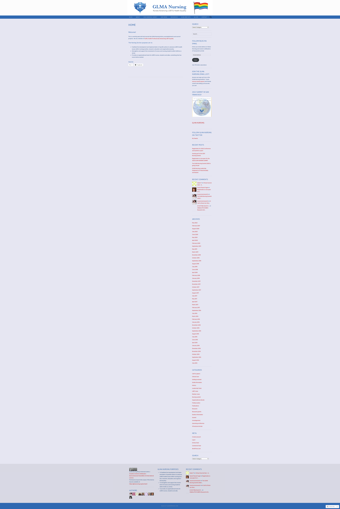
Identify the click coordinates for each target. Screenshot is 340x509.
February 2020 (196, 243)
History (194, 385)
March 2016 (195, 316)
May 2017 (194, 298)
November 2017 (196, 284)
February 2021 (196, 225)
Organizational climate (198, 400)
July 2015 (194, 336)
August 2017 (195, 293)
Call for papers (196, 373)
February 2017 (196, 307)
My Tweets (195, 138)
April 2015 (194, 342)
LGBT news (195, 391)
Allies (196, 17)
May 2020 (194, 237)
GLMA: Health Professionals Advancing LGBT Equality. (159, 38)
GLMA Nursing (198, 123)
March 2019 (195, 252)
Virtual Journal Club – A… (202, 473)
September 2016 (196, 310)
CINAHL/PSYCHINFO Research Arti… (199, 492)
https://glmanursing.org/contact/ (138, 484)
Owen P (199, 182)
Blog (130, 17)
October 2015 (195, 328)
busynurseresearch (202, 194)
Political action (196, 403)
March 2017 (195, 304)
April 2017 (194, 301)
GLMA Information (197, 382)
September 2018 (196, 260)
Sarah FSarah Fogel (202, 187)
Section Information (197, 414)
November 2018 (196, 255)
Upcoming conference (198, 423)
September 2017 (196, 290)
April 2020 (195, 240)
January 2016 (196, 322)
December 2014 (196, 348)
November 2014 (196, 351)
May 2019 (194, 249)
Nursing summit (196, 397)
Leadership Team (197, 388)
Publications (195, 405)
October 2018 (195, 257)
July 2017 (194, 295)
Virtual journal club (197, 426)
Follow (195, 60)
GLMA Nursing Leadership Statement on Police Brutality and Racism (200, 170)
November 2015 (196, 325)
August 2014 (195, 360)
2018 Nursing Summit (150, 17)
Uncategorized (196, 420)
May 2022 (194, 222)
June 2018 (195, 269)
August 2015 (195, 333)
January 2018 (196, 278)
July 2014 (194, 363)
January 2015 (196, 345)
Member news (196, 394)
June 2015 (195, 339)
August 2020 (195, 228)
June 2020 (195, 234)
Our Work (164, 17)
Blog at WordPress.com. (170, 506)
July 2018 (194, 266)
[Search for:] (210, 17)
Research (194, 408)
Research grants (196, 411)
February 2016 (196, 319)
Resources (174, 17)
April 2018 (195, 272)
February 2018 (196, 275)
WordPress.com (196, 448)
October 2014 (195, 354)
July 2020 (195, 231)
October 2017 (195, 287)
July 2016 (194, 313)
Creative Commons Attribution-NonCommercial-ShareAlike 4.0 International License (141, 475)
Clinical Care (195, 376)
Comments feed (196, 445)
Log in (193, 439)
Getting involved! (196, 379)
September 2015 (196, 331)
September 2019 (196, 246)
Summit (194, 417)
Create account (196, 437)
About (138, 17)
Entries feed (195, 442)
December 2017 (196, 281)
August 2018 (195, 263)
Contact (204, 17)
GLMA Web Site (186, 17)
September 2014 (196, 357)
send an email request (198, 81)
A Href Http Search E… (203, 206)
